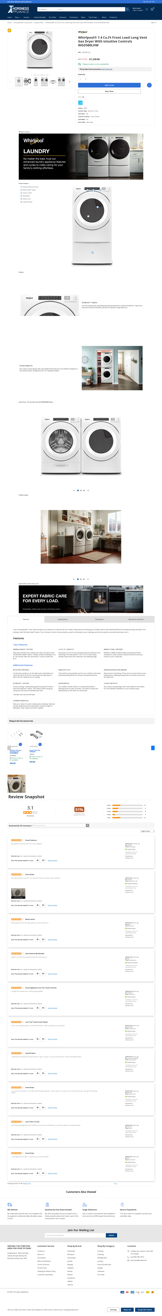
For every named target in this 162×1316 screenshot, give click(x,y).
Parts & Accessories (104, 1264)
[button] (18, 893)
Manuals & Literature (136, 619)
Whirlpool (70, 1254)
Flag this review (52, 860)
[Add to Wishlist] (149, 85)
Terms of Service (43, 1264)
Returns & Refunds (44, 1261)
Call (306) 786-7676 (137, 1257)
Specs (63, 619)
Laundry (100, 1261)
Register (140, 10)
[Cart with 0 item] (152, 9)
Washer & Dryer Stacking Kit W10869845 (15, 752)
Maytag (70, 1264)
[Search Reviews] (87, 825)
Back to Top (27, 1183)
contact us (92, 64)
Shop (17, 17)
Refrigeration (102, 1258)
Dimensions (99, 619)
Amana (69, 1271)
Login (134, 10)
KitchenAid (71, 1251)
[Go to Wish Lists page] (147, 9)
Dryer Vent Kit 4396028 (34, 751)
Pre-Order (101, 1275)
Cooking (100, 1251)
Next (116, 1184)
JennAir (70, 1261)
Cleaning (100, 1254)
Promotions (41, 1258)
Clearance (100, 1271)
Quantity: (81, 74)
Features (26, 619)
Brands (26, 17)
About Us (40, 1254)
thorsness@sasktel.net (138, 1260)
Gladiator (70, 1268)
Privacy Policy (42, 1268)
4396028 (31, 754)
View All (70, 1285)
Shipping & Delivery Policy (46, 1271)
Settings (113, 1310)
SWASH (70, 1281)
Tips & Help (93, 17)
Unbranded (71, 1258)
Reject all (127, 1310)
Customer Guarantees (45, 1275)
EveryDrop (71, 1278)
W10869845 (13, 755)
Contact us (41, 1251)
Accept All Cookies (145, 1310)
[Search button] (127, 9)
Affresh (70, 1275)
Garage (100, 1268)
